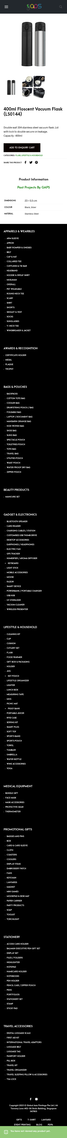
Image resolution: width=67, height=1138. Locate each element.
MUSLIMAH (12, 280)
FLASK (10, 653)
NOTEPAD (11, 967)
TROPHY (9, 369)
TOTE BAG (11, 449)
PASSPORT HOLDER (16, 1056)
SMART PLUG (13, 727)
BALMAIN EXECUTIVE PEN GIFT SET (23, 949)
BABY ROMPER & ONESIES (19, 248)
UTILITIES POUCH (15, 458)
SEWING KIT (12, 722)
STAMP (10, 1004)
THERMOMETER (13, 812)
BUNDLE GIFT (11, 793)
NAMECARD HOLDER (17, 972)
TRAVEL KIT (12, 1065)
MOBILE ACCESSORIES (17, 572)
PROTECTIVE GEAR (14, 807)
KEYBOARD (13, 563)
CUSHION (11, 643)
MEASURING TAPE (15, 694)
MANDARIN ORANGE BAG (19, 421)
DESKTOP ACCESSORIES (18, 540)
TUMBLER (11, 750)
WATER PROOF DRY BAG (18, 467)
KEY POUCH (13, 676)
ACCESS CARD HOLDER (18, 944)
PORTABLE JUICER (15, 713)
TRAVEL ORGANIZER (17, 1070)
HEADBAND (12, 271)
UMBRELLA (12, 755)
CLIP (9, 639)
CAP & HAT (12, 257)
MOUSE (10, 577)
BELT (9, 252)
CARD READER (14, 526)
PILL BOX (11, 1061)
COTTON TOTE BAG (16, 398)
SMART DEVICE (14, 586)
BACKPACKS (12, 394)
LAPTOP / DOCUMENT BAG (19, 417)
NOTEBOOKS (13, 976)
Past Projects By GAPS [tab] (33, 187)
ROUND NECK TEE (15, 294)
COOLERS (11, 859)
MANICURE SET (12, 497)
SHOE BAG (11, 431)
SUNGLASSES (13, 321)
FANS (9, 873)
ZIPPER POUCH (14, 472)
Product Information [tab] (33, 179)
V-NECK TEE (13, 326)
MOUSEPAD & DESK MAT (18, 896)
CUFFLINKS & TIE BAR (17, 266)
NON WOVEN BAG (15, 426)
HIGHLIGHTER (13, 962)
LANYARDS (12, 882)
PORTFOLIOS (13, 995)
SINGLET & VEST (14, 312)
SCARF (10, 298)
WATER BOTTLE (14, 759)
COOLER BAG (13, 403)
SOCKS (10, 317)
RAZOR (10, 582)
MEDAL (8, 360)
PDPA (50, 1125)
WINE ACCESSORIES (16, 764)
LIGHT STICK (12, 568)
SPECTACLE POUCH (16, 440)
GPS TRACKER (13, 554)
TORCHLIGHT (13, 919)
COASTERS (12, 855)
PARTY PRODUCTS (15, 905)
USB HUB (11, 595)
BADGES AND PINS (15, 836)
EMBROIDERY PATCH (16, 869)
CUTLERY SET (13, 648)
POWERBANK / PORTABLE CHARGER (24, 591)
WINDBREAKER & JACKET (19, 330)
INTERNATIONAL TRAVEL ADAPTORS (24, 1042)
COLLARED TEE (14, 261)
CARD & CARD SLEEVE (17, 846)
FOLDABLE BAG (14, 412)
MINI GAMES (12, 892)
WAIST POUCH (13, 463)
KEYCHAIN (11, 878)
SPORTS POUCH (14, 741)
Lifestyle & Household (32, 156)
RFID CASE (12, 718)
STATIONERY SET (15, 999)
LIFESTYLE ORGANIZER (18, 681)
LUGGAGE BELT (14, 1047)
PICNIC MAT (12, 704)
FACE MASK (10, 798)
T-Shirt (32, 1120)
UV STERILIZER (14, 600)
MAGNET (11, 887)
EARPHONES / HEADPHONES (20, 545)
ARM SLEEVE (13, 238)
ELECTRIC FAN (14, 549)
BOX (9, 841)
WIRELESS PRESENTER (17, 609)
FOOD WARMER (14, 657)
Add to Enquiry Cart (22, 147)
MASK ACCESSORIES (14, 802)
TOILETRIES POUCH (16, 444)
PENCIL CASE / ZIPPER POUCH (21, 985)
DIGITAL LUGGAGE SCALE (19, 1033)
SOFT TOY (11, 732)
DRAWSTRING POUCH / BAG (20, 408)
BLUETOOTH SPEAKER (17, 521)
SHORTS (10, 307)
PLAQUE (9, 364)
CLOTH (10, 850)
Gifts (19, 1120)
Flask (18, 156)
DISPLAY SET (12, 953)
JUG (9, 671)
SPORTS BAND (13, 736)
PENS (9, 990)
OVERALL (11, 284)
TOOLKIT (11, 915)
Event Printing (22, 1125)
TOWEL (10, 745)
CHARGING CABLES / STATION (21, 531)
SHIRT (9, 303)
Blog (39, 1125)
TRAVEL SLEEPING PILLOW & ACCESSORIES (27, 1075)
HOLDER (11, 666)
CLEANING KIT (13, 634)
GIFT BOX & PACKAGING (18, 662)
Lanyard (46, 1120)
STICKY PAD (12, 1008)
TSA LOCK (11, 1079)
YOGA (9, 768)
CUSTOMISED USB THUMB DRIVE (22, 535)
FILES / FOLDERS (15, 958)
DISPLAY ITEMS (14, 864)
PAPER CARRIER (14, 901)
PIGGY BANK (14, 709)
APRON (10, 243)
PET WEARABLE (14, 289)
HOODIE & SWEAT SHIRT (18, 275)
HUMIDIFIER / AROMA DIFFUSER (22, 558)
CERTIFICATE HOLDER (15, 355)
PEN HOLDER (13, 981)
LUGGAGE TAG (13, 1052)
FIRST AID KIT (13, 1038)
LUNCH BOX (12, 690)
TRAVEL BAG (13, 454)
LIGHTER (11, 685)
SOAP (9, 910)
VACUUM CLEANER (16, 605)
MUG (9, 699)
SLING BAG (12, 435)
